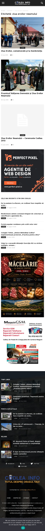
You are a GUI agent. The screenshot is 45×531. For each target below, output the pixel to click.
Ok (23, 528)
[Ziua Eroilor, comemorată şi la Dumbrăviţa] (22, 32)
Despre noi (17, 498)
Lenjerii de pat (31, 513)
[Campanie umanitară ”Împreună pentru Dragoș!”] (6, 399)
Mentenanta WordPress (26, 505)
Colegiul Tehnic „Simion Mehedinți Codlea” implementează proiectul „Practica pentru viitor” (26, 386)
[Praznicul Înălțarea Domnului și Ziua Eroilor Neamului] (22, 75)
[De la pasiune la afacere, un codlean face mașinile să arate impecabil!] (6, 416)
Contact (35, 498)
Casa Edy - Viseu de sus (27, 510)
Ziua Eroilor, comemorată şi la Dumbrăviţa (21, 51)
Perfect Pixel (15, 505)
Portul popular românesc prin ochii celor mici (19, 224)
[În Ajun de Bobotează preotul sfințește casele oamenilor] (6, 454)
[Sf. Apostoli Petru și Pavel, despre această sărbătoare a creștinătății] (6, 444)
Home (9, 498)
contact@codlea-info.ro (27, 490)
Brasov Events (37, 508)
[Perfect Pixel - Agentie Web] (22, 191)
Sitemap (26, 498)
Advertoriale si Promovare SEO (24, 508)
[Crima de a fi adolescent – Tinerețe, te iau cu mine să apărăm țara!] (6, 426)
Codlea (22, 47)
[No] (42, 524)
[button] (42, 3)
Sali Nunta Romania (14, 510)
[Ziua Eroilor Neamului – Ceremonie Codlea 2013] (22, 120)
